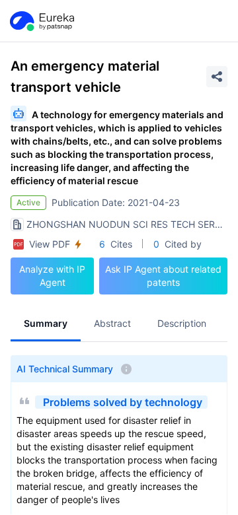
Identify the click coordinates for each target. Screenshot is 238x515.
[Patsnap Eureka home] (41, 21)
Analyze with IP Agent (52, 275)
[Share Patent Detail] (216, 76)
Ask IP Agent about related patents (163, 275)
